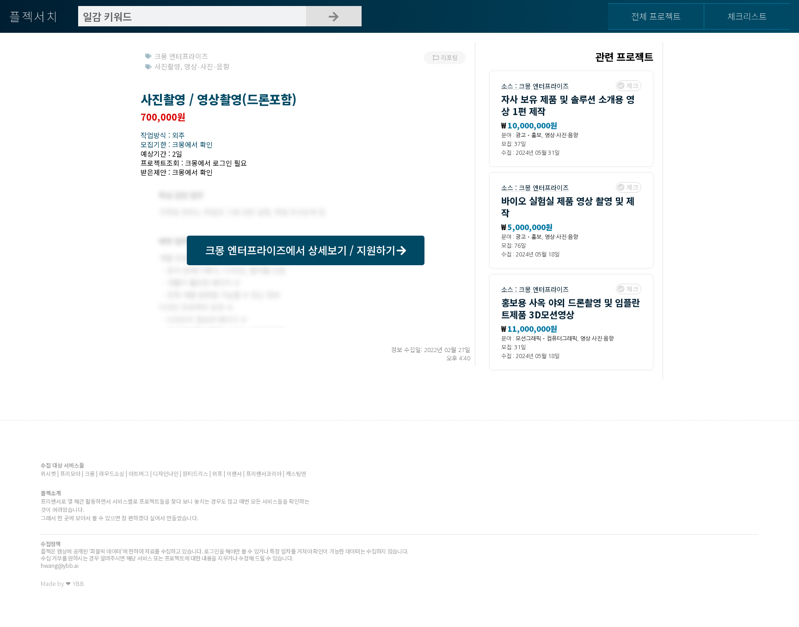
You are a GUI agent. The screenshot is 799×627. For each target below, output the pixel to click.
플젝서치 (34, 15)
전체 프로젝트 (656, 16)
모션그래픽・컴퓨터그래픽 (546, 338)
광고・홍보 (528, 135)
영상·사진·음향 (561, 135)
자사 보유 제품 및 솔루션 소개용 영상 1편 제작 (567, 105)
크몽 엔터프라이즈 (544, 86)
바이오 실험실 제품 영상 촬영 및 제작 (567, 206)
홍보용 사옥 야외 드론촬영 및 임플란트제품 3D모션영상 (570, 308)
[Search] (334, 16)
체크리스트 (747, 16)
